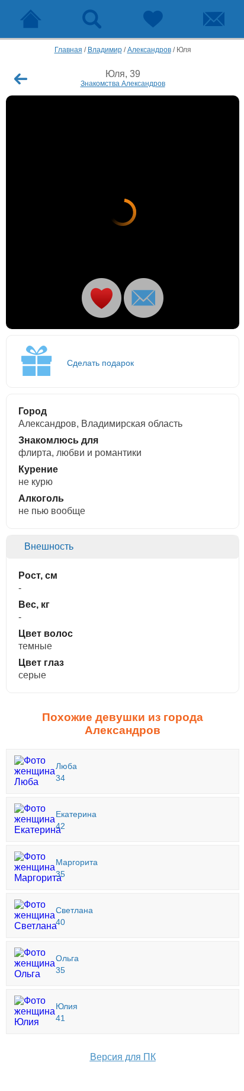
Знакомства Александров (123, 83)
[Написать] (143, 298)
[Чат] (213, 19)
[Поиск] (91, 19)
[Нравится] (101, 298)
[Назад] (21, 79)
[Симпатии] (152, 19)
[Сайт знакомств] (30, 19)
